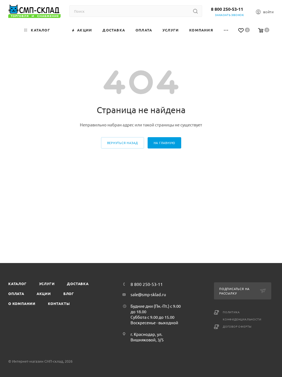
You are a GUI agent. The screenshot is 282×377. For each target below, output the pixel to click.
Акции (44, 293)
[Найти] (195, 11)
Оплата (16, 293)
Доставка (77, 283)
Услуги (47, 283)
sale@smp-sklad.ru (148, 294)
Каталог (17, 283)
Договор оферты (237, 326)
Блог (68, 293)
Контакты (59, 303)
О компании (22, 303)
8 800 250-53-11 (227, 9)
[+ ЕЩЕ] (226, 30)
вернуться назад (122, 142)
